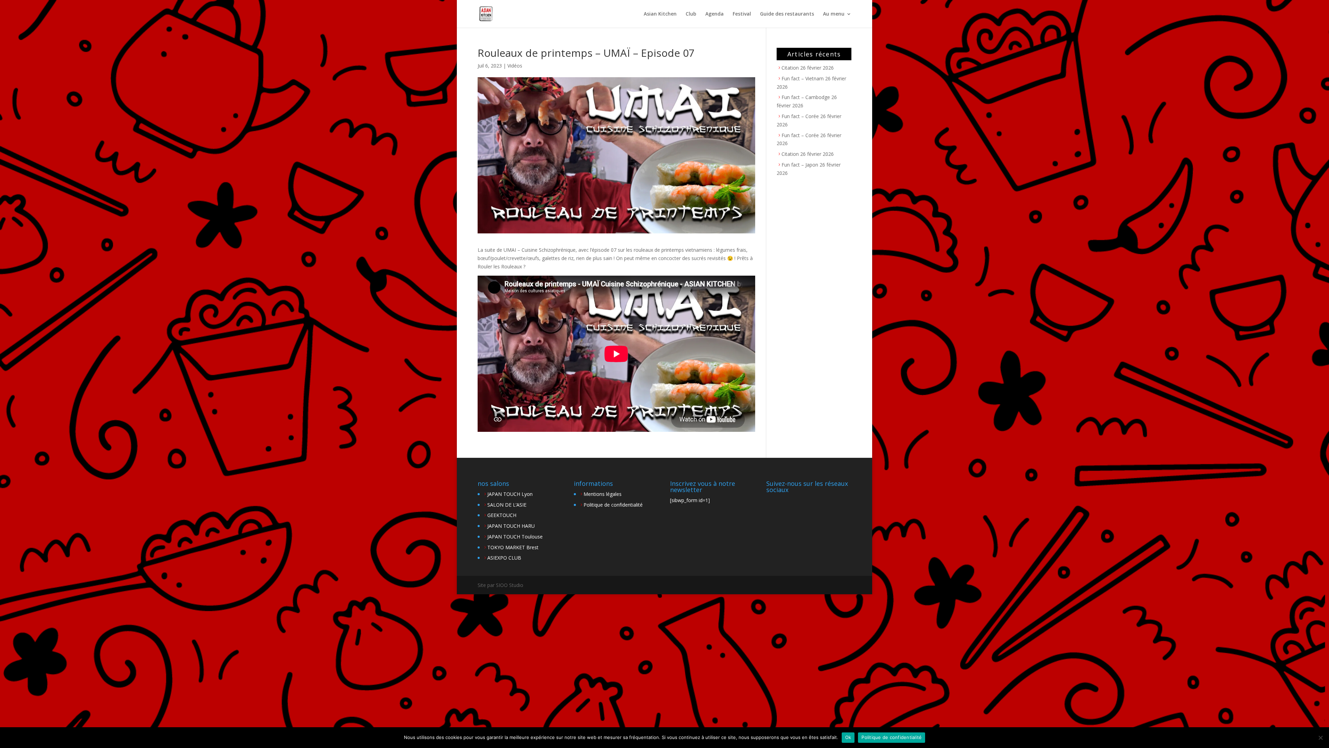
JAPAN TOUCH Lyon (510, 494)
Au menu (833, 14)
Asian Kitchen (660, 14)
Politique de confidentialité (613, 504)
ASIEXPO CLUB (504, 557)
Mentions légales (603, 494)
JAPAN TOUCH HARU (511, 526)
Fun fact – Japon (799, 164)
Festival (742, 14)
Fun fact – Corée (800, 116)
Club (691, 14)
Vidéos (514, 65)
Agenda (714, 14)
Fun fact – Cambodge (805, 97)
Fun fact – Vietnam (802, 78)
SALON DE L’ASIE (506, 504)
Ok (848, 737)
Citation (790, 67)
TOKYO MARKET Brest (513, 547)
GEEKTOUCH (501, 515)
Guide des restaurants (787, 14)
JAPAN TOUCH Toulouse (515, 536)
